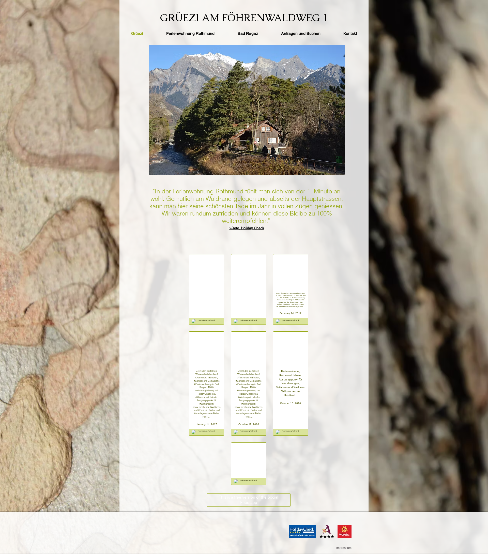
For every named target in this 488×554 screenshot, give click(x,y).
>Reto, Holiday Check (247, 228)
